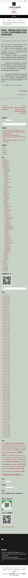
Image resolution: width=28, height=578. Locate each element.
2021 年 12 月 (5, 362)
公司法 (5, 177)
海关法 (5, 200)
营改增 (4, 466)
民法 (5, 196)
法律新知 (5, 166)
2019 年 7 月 (5, 405)
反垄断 (4, 159)
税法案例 (6, 244)
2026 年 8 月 (5, 294)
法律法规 (9, 20)
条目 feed (5, 150)
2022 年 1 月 (5, 360)
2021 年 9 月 (5, 366)
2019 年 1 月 (5, 414)
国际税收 (6, 223)
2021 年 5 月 (5, 373)
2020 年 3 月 (5, 395)
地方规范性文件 (17, 450)
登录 (4, 149)
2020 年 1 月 (5, 398)
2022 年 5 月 (5, 354)
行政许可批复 (14, 466)
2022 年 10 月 (5, 346)
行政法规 (8, 466)
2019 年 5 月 (5, 408)
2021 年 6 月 (5, 371)
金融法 (5, 257)
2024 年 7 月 (5, 317)
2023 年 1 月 (5, 341)
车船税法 (6, 249)
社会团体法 (7, 209)
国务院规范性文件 (17, 448)
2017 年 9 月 (5, 435)
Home (4, 20)
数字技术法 (7, 214)
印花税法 (6, 222)
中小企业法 (6, 171)
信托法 (5, 174)
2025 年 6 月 (5, 309)
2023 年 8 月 (5, 330)
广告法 (5, 265)
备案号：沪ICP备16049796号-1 (8, 527)
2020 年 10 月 (5, 384)
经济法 (4, 264)
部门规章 (18, 471)
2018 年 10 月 (5, 419)
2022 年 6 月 (5, 352)
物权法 (5, 201)
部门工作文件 (9, 471)
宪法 (5, 191)
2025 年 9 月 (5, 304)
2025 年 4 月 (5, 310)
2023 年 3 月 (5, 338)
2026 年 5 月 (5, 296)
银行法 (6, 259)
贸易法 (5, 256)
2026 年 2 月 (5, 301)
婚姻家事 (6, 198)
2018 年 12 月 (5, 416)
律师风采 (5, 161)
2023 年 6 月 (5, 333)
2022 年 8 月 (5, 349)
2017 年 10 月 (5, 434)
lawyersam (12, 37)
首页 (3, 567)
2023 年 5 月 (5, 334)
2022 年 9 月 (5, 347)
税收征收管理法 (8, 243)
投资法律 (5, 193)
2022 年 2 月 (5, 358)
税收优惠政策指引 (16, 569)
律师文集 (5, 163)
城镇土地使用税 (12, 452)
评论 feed (5, 152)
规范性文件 (20, 466)
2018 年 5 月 (5, 427)
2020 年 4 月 (5, 394)
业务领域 (7, 567)
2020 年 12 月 (5, 381)
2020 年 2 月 (5, 397)
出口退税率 (17, 446)
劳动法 (5, 184)
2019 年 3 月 (5, 411)
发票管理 (10, 448)
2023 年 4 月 (5, 336)
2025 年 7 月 (5, 307)
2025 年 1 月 (5, 314)
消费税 (9, 461)
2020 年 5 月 (5, 392)
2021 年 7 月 (5, 370)
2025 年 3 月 (5, 312)
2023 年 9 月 (5, 328)
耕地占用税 (7, 246)
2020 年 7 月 (5, 389)
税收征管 (10, 464)
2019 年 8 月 (5, 403)
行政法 (5, 252)
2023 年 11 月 (5, 325)
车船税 (8, 468)
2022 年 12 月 (5, 342)
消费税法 (6, 238)
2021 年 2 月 (5, 378)
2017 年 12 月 (5, 430)
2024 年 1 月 (5, 322)
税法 (14, 20)
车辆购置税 (7, 251)
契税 (6, 232)
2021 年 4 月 (5, 374)
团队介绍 (23, 569)
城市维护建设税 (8, 227)
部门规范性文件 (5, 99)
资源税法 (6, 248)
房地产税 (6, 236)
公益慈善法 (7, 206)
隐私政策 (4, 569)
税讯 (4, 262)
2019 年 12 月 (5, 400)
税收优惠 (18, 461)
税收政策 (16, 464)
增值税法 (6, 230)
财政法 (5, 254)
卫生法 (5, 185)
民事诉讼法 (5, 164)
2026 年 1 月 (5, 302)
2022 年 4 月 (5, 355)
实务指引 (6, 233)
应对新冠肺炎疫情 (19, 455)
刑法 (5, 180)
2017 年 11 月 (5, 432)
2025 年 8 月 (5, 306)
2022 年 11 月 (5, 344)
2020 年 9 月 (5, 386)
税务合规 (24, 567)
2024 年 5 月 (5, 320)
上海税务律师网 (14, 7)
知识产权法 (6, 203)
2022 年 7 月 (5, 350)
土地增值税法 (7, 225)
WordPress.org (6, 154)
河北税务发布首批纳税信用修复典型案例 (11, 135)
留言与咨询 (10, 569)
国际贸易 (5, 190)
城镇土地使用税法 (8, 228)
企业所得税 (19, 98)
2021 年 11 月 (5, 363)
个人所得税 (15, 98)
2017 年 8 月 (5, 437)
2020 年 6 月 (5, 390)
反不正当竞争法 (7, 187)
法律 (20, 459)
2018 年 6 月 (5, 426)
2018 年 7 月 (5, 424)
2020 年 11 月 (5, 382)
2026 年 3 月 (5, 299)
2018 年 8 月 (5, 422)
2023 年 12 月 (5, 323)
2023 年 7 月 (5, 331)
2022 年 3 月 (5, 357)
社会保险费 (7, 241)
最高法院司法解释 (9, 459)
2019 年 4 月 (5, 410)
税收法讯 (5, 168)
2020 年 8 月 (5, 387)
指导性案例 (7, 182)
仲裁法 (5, 172)
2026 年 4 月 (5, 298)
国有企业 (6, 179)
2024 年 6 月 (5, 318)
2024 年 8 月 (5, 315)
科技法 (5, 212)
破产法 (4, 260)
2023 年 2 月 (5, 339)
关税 (6, 220)
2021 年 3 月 (5, 376)
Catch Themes (16, 575)
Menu (14, 16)
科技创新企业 (6, 211)
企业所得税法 (9, 98)
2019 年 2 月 (5, 413)
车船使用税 (5, 268)
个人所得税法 (20, 20)
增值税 (8, 455)
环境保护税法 (7, 240)
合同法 (5, 188)
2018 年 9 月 (5, 421)
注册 (4, 147)
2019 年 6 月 (5, 406)
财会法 (5, 267)
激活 (16, 567)
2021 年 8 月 (5, 368)
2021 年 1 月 (5, 379)
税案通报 (14, 571)
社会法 (5, 204)
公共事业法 (6, 175)
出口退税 (12, 446)
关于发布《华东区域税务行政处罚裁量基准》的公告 (13, 130)
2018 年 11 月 (5, 418)
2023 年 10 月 (5, 326)
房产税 (6, 235)
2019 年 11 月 (5, 402)
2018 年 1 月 (5, 429)
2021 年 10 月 (5, 365)
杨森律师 (15, 459)
